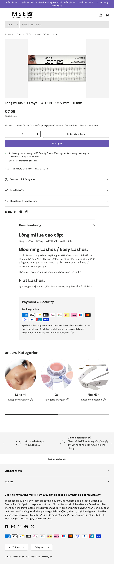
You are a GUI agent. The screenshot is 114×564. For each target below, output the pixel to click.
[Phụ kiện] (93, 374)
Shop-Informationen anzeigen (23, 160)
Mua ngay (57, 143)
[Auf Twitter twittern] (15, 212)
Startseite (9, 34)
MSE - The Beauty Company (18, 168)
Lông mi (20, 394)
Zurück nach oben (57, 459)
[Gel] (57, 374)
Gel (57, 394)
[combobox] (57, 24)
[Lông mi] (20, 374)
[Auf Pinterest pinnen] (27, 212)
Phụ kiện (93, 394)
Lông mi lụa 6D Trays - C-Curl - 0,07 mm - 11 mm (36, 34)
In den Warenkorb (76, 134)
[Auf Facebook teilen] (21, 212)
